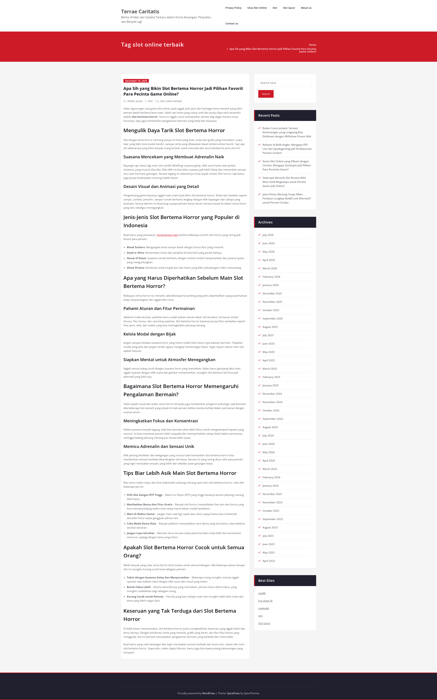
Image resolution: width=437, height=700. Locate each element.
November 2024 (272, 402)
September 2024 (273, 418)
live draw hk (265, 600)
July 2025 (268, 335)
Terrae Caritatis (140, 11)
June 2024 (269, 444)
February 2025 (271, 377)
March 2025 (270, 368)
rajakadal (263, 608)
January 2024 (271, 485)
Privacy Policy (233, 7)
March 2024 (270, 469)
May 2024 (269, 452)
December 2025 (272, 293)
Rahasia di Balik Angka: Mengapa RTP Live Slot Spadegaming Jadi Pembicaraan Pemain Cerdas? (287, 149)
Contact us (231, 23)
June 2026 (269, 243)
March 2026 (270, 268)
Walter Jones (134, 101)
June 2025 (269, 343)
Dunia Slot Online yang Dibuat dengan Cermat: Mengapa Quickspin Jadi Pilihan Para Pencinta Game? (287, 165)
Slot (275, 7)
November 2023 (272, 502)
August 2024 (270, 427)
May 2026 (269, 251)
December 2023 (272, 494)
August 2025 (270, 327)
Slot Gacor (289, 7)
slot (260, 615)
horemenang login (167, 235)
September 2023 (273, 519)
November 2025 (272, 301)
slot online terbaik (171, 101)
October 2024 (271, 410)
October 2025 (271, 310)
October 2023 (271, 510)
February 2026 (271, 276)
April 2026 (269, 260)
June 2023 (269, 544)
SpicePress (233, 693)
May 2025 (269, 352)
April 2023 (269, 561)
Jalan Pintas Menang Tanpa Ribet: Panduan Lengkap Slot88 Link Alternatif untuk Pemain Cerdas (287, 198)
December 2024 (272, 393)
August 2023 (270, 527)
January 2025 (271, 385)
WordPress (208, 693)
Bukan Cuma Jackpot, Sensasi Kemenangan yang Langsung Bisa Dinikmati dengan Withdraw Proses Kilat (287, 132)
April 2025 (269, 360)
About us (306, 7)
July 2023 (268, 535)
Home (312, 44)
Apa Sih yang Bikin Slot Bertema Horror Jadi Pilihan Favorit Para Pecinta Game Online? (272, 50)
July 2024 (268, 435)
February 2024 (271, 477)
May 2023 (269, 552)
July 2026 (268, 235)
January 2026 (271, 285)
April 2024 (269, 460)
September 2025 (273, 318)
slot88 (262, 593)
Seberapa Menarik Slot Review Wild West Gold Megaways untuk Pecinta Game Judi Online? (284, 182)
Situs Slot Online (257, 7)
